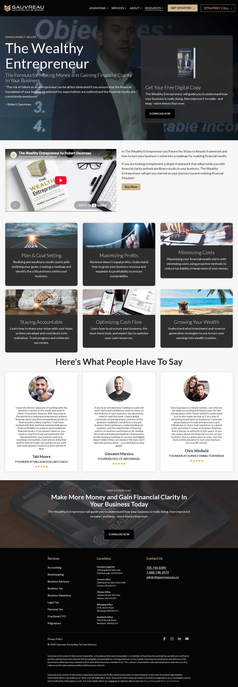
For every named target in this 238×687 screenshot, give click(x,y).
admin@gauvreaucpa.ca (162, 577)
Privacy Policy (149, 681)
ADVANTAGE (97, 8)
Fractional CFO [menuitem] (57, 616)
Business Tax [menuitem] (55, 588)
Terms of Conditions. (170, 681)
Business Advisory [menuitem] (58, 581)
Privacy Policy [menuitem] (55, 639)
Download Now (160, 113)
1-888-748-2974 (157, 572)
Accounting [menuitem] (54, 567)
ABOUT (134, 8)
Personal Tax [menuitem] (55, 609)
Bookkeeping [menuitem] (56, 574)
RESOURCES (153, 8)
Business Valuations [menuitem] (59, 595)
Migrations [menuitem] (54, 623)
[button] (165, 638)
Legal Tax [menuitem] (53, 602)
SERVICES (117, 8)
